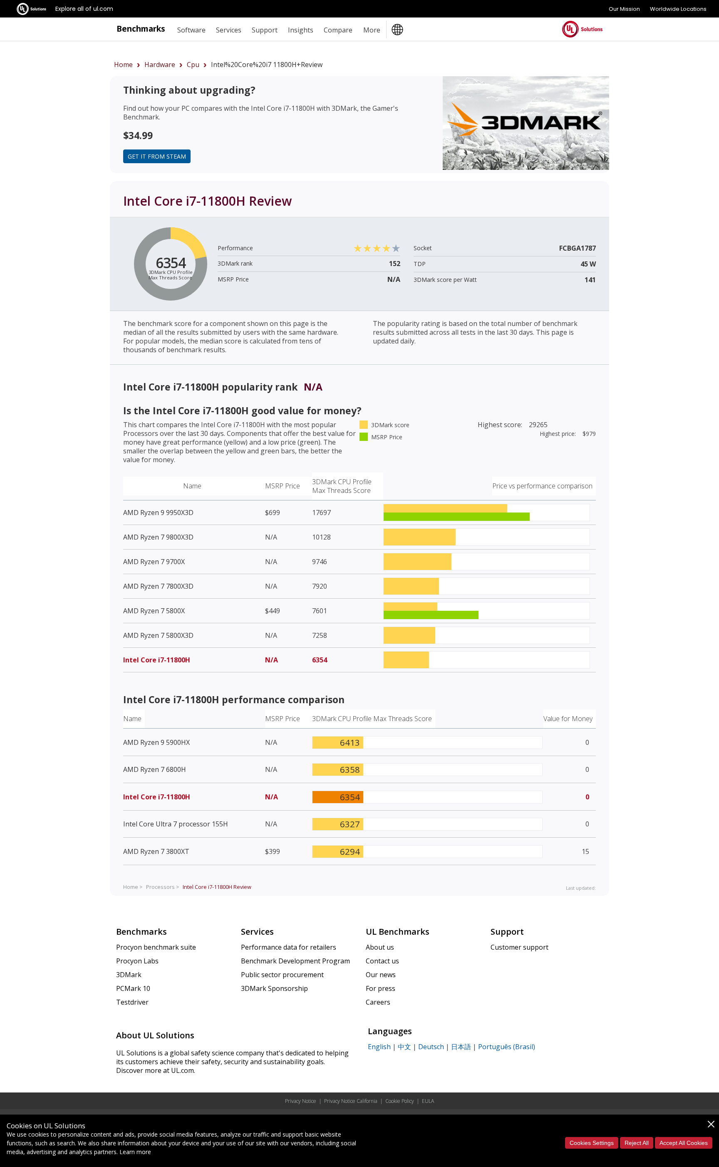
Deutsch (431, 1046)
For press (380, 988)
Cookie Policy (399, 1101)
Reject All (637, 1143)
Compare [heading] (338, 30)
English (379, 1046)
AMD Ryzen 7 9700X (154, 561)
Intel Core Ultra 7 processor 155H (175, 824)
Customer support (519, 947)
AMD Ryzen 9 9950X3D (158, 512)
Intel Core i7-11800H (156, 659)
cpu (193, 64)
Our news (381, 974)
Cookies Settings (592, 1143)
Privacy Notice (300, 1101)
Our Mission (624, 9)
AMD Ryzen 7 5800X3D (158, 635)
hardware (159, 64)
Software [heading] (191, 30)
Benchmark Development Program (295, 960)
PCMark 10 (133, 988)
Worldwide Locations (678, 9)
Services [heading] (228, 30)
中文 (404, 1046)
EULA (428, 1101)
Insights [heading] (300, 30)
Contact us (382, 960)
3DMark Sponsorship (274, 988)
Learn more (135, 1152)
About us (380, 947)
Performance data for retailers (288, 947)
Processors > (162, 886)
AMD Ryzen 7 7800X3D (158, 586)
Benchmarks (141, 28)
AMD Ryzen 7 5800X (154, 610)
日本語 (461, 1046)
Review (217, 886)
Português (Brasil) (506, 1046)
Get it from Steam (157, 156)
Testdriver (132, 1002)
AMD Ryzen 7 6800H (154, 769)
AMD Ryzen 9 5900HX (156, 742)
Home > (133, 886)
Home (123, 64)
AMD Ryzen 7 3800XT (156, 851)
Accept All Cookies (683, 1143)
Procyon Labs (137, 960)
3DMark (128, 974)
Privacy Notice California (350, 1101)
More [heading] (371, 30)
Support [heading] (265, 30)
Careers (378, 1002)
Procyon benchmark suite (156, 947)
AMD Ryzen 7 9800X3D (158, 537)
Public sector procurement (282, 974)
